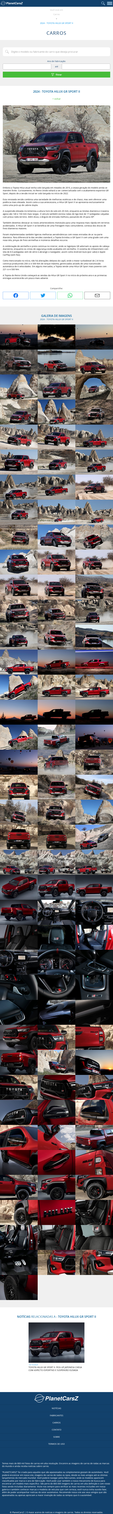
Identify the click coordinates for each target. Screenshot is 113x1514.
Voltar (57, 98)
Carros (56, 14)
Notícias (56, 1408)
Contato (56, 1429)
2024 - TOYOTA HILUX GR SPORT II (56, 23)
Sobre (56, 1436)
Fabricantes (56, 1415)
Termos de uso (56, 1443)
